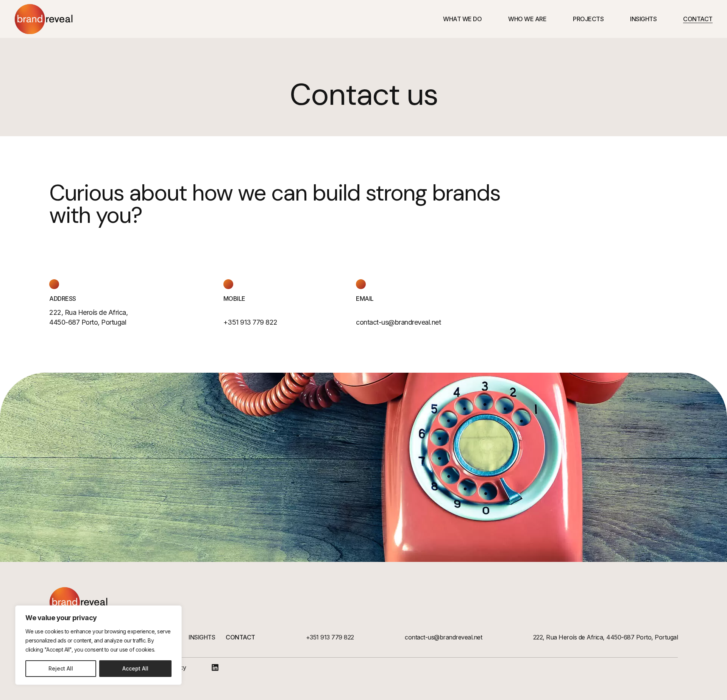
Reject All (60, 668)
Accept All (135, 668)
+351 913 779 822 (330, 637)
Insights (643, 19)
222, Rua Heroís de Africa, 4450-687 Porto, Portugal (605, 637)
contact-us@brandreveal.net (398, 322)
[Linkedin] (215, 667)
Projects (588, 19)
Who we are (527, 19)
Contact (698, 19)
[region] (98, 645)
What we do (462, 19)
